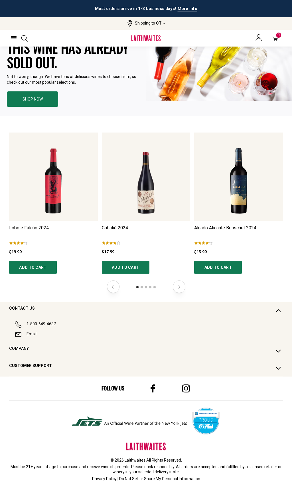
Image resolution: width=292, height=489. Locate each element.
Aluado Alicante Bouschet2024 (225, 228)
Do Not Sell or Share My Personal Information (159, 478)
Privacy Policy (104, 478)
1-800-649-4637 (41, 324)
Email (31, 334)
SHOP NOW (33, 99)
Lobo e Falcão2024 (29, 228)
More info (187, 8)
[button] (146, 23)
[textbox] (72, 55)
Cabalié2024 (115, 228)
